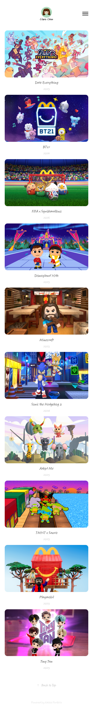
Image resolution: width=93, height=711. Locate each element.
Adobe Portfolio (53, 703)
